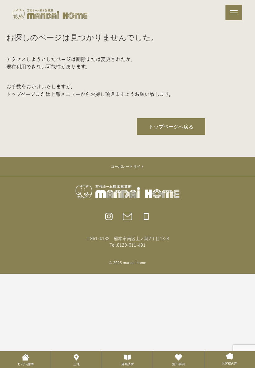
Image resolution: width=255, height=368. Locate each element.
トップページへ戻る (171, 126)
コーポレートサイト (127, 166)
